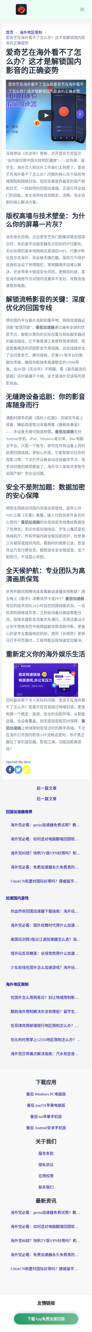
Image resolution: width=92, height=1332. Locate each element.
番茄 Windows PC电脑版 (46, 1094)
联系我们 (46, 1187)
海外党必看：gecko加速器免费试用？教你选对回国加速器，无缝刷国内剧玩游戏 (46, 825)
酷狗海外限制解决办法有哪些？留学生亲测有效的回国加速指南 (46, 1012)
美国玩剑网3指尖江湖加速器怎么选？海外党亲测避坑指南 (46, 939)
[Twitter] (18, 770)
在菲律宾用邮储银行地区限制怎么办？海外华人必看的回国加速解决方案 (46, 1026)
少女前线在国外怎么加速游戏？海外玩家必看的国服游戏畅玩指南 (46, 968)
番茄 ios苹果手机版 (46, 1117)
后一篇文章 (47, 799)
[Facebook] (10, 770)
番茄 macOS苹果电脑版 (46, 1105)
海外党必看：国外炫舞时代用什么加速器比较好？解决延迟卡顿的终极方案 (46, 925)
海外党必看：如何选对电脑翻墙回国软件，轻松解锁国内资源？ (46, 839)
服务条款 (46, 1153)
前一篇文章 (47, 788)
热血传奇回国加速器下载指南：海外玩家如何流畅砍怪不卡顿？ (46, 911)
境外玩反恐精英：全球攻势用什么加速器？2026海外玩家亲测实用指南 (46, 953)
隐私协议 (46, 1165)
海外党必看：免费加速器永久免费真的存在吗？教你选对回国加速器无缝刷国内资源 (46, 867)
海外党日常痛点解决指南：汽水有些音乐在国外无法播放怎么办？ (46, 1054)
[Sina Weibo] (26, 770)
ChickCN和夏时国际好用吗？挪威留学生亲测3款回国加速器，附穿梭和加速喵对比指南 (46, 881)
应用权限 (46, 1176)
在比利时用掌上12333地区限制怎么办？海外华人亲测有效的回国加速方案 (46, 1040)
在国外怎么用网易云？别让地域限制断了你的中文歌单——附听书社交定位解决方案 (46, 998)
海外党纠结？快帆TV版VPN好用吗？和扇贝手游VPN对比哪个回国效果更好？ (46, 853)
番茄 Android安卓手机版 (46, 1128)
